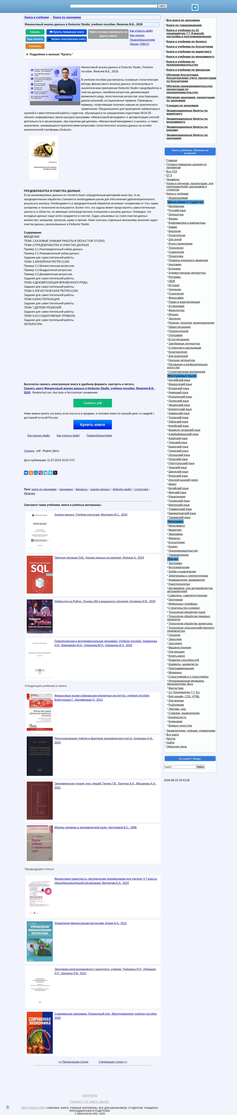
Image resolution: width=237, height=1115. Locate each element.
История (173, 285)
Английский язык (179, 380)
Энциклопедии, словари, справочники (190, 730)
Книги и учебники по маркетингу (188, 51)
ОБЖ (171, 281)
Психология (176, 293)
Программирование (181, 668)
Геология (174, 635)
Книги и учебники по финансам (188, 69)
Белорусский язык (180, 409)
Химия (172, 227)
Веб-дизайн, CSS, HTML (184, 696)
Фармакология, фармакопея (186, 579)
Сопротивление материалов (186, 371)
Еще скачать (35, 38)
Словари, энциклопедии (184, 713)
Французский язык (180, 384)
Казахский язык (178, 446)
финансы (82, 489)
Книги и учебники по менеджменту (190, 56)
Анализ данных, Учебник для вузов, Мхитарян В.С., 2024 (90, 514)
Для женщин (176, 651)
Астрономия (176, 306)
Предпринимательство (183, 550)
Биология (174, 231)
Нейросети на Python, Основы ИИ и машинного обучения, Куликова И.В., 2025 (104, 601)
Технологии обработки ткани (186, 612)
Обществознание (179, 326)
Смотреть (35, 46)
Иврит (172, 484)
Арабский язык (178, 438)
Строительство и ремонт (184, 608)
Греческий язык (178, 450)
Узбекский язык (178, 421)
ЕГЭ (169, 175)
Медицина (175, 672)
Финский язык (177, 492)
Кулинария (175, 721)
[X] (55, 473)
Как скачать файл (38, 435)
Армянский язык (178, 413)
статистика (141, 489)
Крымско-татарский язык (184, 430)
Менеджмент (176, 525)
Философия (176, 297)
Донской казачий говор (183, 479)
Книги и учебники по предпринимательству (182, 63)
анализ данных (100, 489)
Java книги (175, 643)
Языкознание (177, 496)
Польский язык (178, 459)
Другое (170, 738)
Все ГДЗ (171, 171)
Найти (170, 742)
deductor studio (122, 489)
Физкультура (176, 310)
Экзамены (173, 179)
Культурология (177, 351)
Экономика (175, 534)
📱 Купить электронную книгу (67, 38)
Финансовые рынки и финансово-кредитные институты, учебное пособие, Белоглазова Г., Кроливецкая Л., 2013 (102, 697)
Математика (176, 206)
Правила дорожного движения (188, 260)
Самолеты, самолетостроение (187, 595)
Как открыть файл (141, 30)
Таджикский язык (179, 517)
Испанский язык (178, 388)
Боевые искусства (180, 725)
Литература (176, 214)
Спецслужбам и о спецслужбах (188, 676)
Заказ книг (175, 639)
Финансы (174, 538)
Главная (171, 160)
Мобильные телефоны (182, 603)
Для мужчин (176, 700)
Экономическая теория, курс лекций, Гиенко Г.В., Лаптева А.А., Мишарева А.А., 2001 (105, 785)
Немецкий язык (178, 392)
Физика (173, 218)
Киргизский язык (178, 504)
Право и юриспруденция (184, 301)
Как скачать (137, 35)
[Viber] (41, 473)
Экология (174, 318)
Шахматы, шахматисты (183, 664)
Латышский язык (179, 454)
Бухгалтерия (176, 542)
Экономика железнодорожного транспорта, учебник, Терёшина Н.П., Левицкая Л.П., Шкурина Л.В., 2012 (105, 971)
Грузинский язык (179, 500)
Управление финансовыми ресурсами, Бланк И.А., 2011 (90, 923)
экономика (66, 489)
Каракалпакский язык (182, 513)
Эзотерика (175, 563)
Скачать (35, 31)
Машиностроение (179, 647)
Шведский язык (178, 471)
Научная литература (181, 360)
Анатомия (174, 264)
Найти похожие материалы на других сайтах (108, 33)
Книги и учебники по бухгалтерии (189, 46)
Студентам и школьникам (184, 347)
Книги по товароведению (184, 25)
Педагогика (175, 256)
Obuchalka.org (33, 1107)
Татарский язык (178, 417)
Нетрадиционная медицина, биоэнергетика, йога (186, 682)
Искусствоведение (180, 243)
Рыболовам (176, 704)
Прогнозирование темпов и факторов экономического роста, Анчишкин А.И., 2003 (103, 740)
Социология (176, 252)
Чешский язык (177, 467)
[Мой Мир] (36, 473)
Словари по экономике (182, 105)
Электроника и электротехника (188, 575)
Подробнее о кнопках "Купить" (51, 54)
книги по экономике (44, 489)
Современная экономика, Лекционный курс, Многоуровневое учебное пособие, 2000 (105, 1015)
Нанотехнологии (179, 584)
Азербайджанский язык (183, 434)
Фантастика (175, 688)
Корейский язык (178, 425)
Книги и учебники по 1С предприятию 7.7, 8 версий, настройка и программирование (188, 33)
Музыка (173, 314)
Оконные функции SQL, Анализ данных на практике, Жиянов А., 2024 (99, 557)
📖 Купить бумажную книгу (66, 31)
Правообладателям (99, 435)
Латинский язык (178, 400)
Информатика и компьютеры (187, 222)
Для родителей (178, 356)
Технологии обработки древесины (190, 623)
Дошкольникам (178, 197)
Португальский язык (181, 463)
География (175, 335)
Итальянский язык (180, 396)
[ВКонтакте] (26, 473)
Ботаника (174, 268)
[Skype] (50, 473)
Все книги (172, 734)
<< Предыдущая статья (73, 1061)
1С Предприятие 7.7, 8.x (184, 692)
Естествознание (178, 339)
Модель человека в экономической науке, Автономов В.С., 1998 (95, 827)
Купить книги (92, 424)
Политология (176, 235)
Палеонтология (178, 331)
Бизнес (173, 546)
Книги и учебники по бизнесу (186, 41)
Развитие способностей (183, 660)
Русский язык (177, 210)
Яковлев (29, 493)
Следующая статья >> (113, 1061)
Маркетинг (175, 529)
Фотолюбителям (178, 567)
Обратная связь (176, 746)
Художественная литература (187, 272)
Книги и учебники (177, 193)
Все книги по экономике (183, 20)
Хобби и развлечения (182, 571)
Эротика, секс (177, 708)
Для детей (174, 239)
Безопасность (177, 717)
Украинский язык (179, 405)
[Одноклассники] (31, 473)
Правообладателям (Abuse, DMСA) (142, 41)
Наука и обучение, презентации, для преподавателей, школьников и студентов (189, 186)
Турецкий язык (177, 442)
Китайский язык (178, 488)
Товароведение (178, 554)
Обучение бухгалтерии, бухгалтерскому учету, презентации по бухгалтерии (191, 78)
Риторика (174, 276)
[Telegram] (45, 473)
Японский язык (178, 475)
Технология (175, 247)
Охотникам (175, 599)
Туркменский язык (180, 509)
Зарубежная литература (184, 343)
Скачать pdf (93, 403)
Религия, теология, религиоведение (191, 322)
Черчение (174, 289)
